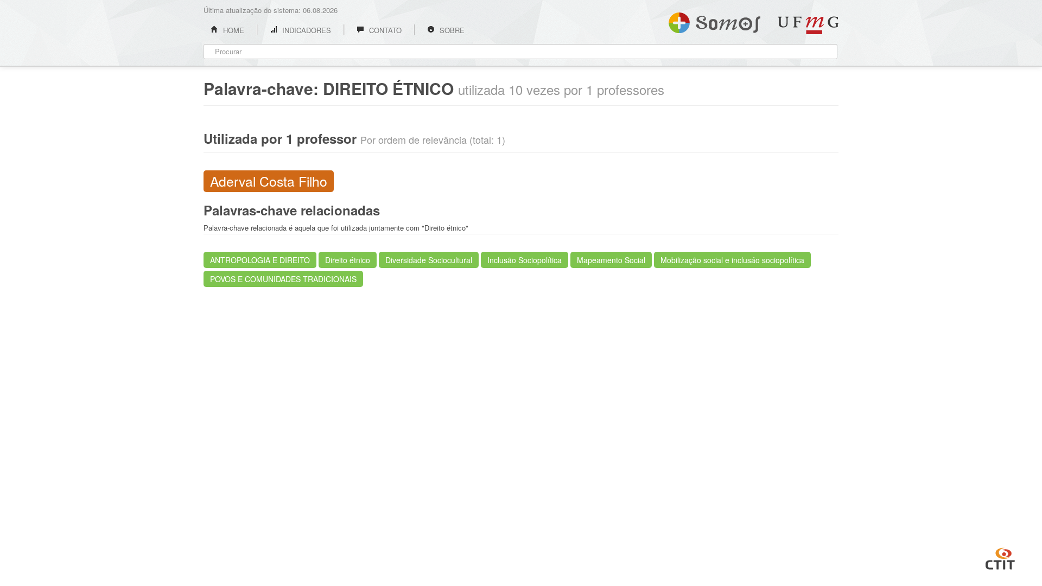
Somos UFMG (714, 20)
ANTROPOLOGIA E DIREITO (260, 259)
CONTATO (384, 30)
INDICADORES (305, 30)
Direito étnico (347, 259)
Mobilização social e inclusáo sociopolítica (732, 259)
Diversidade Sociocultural (428, 259)
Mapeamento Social (611, 259)
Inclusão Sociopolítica (524, 259)
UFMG (808, 25)
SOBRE (451, 30)
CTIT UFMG (1000, 557)
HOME (232, 30)
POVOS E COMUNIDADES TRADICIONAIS (283, 278)
